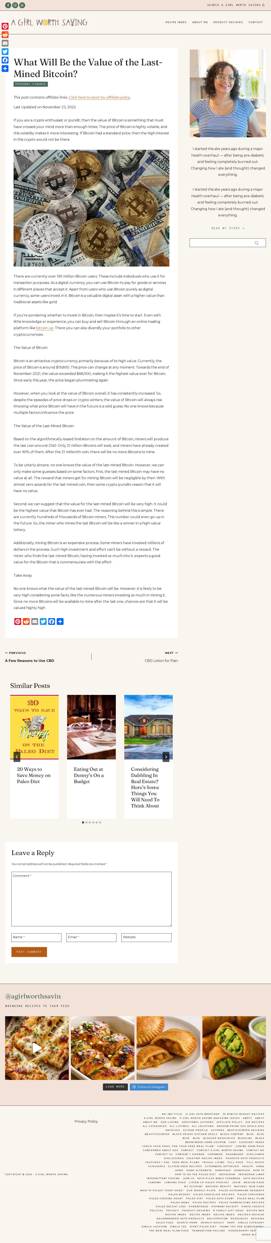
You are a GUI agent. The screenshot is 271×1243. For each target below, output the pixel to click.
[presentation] (34, 727)
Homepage (223, 1170)
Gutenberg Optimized (222, 1166)
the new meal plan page (169, 1230)
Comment (22, 876)
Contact (256, 22)
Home (260, 1166)
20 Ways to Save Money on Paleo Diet (34, 775)
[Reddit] (5, 34)
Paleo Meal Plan (250, 1198)
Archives (172, 1130)
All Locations (203, 1126)
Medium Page (254, 1182)
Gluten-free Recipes (185, 1166)
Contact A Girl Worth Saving (220, 1150)
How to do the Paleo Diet (195, 1174)
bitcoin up (44, 328)
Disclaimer (255, 1154)
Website (129, 937)
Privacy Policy (86, 1121)
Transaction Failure (208, 1230)
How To (258, 1170)
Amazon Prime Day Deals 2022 (240, 1126)
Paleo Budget (180, 1194)
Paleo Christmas (251, 1194)
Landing (154, 1182)
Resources (239, 1218)
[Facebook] (8, 5)
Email (73, 937)
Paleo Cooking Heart (166, 1198)
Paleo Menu (180, 1202)
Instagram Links (251, 1174)
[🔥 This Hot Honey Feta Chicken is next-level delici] (103, 1048)
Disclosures (174, 1158)
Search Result (212, 1222)
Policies (156, 1210)
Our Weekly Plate (201, 1190)
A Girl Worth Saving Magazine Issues (210, 1118)
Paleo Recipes (204, 1202)
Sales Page (165, 1222)
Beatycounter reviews (245, 1130)
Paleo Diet (194, 1198)
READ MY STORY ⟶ (228, 228)
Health (247, 1166)
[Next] (166, 757)
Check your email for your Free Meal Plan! (178, 1146)
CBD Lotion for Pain (161, 657)
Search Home (187, 1222)
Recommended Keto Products (180, 1218)
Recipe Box (255, 1210)
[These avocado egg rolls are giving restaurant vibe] (234, 1048)
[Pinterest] (22, 5)
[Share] (5, 68)
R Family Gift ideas (228, 1210)
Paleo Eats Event (220, 1198)
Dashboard (235, 1154)
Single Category (251, 1222)
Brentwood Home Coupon (205, 1142)
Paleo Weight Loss (171, 1206)
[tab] (83, 822)
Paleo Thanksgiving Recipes (241, 1202)
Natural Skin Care (249, 1186)
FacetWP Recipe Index (205, 1158)
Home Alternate (199, 1170)
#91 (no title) (172, 1114)
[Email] (5, 43)
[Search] (256, 243)
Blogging (245, 1138)
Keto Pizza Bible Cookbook (219, 1178)
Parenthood (199, 1206)
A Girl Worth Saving (160, 1118)
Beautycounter (157, 1134)
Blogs (259, 1138)
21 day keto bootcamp (202, 1114)
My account (193, 1186)
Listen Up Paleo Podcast (209, 1182)
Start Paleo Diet (203, 1226)
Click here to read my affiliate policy (99, 97)
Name (19, 937)
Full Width (255, 1162)
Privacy (172, 1210)
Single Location (154, 1226)
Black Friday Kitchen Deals (195, 1134)
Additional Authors (198, 1122)
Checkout (225, 1146)
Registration (217, 1218)
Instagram (227, 1174)
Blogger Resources (219, 1138)
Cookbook (215, 1154)
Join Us (189, 1178)
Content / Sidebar (190, 1154)
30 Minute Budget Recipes (243, 1114)
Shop (231, 1222)
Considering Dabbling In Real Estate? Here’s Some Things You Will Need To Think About (145, 787)
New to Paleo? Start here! (162, 1190)
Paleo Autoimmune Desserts (241, 1190)
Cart (232, 1142)
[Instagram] (15, 5)
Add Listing (170, 1122)
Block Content (232, 1134)
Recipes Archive (251, 1214)
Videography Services (246, 1230)
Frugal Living (213, 1162)
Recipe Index (176, 22)
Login (236, 1182)
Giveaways (156, 1166)
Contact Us (164, 1154)
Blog (250, 1134)
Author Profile (195, 1130)
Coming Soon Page (250, 1146)
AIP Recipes (255, 1122)
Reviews (257, 1218)
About (247, 1118)
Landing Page (175, 1182)
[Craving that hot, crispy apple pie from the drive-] (168, 1048)
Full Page (236, 1162)
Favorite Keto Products (245, 1158)
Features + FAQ (157, 1162)
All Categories (155, 1126)
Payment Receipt (225, 1206)
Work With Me (253, 1234)
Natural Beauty (218, 1186)
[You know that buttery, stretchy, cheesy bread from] (37, 1048)
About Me (200, 22)
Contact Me (255, 1150)
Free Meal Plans (185, 1162)
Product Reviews (228, 22)
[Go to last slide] (17, 757)
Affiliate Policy (230, 1122)
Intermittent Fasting (163, 1178)
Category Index (251, 1142)
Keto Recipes (253, 1178)
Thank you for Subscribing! (242, 1226)
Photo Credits (253, 1206)
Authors (217, 1130)
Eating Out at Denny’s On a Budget (89, 775)
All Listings (179, 1126)
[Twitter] (5, 51)
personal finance (30, 84)
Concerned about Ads (160, 1150)
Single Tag (178, 1226)
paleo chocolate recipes (214, 1194)
